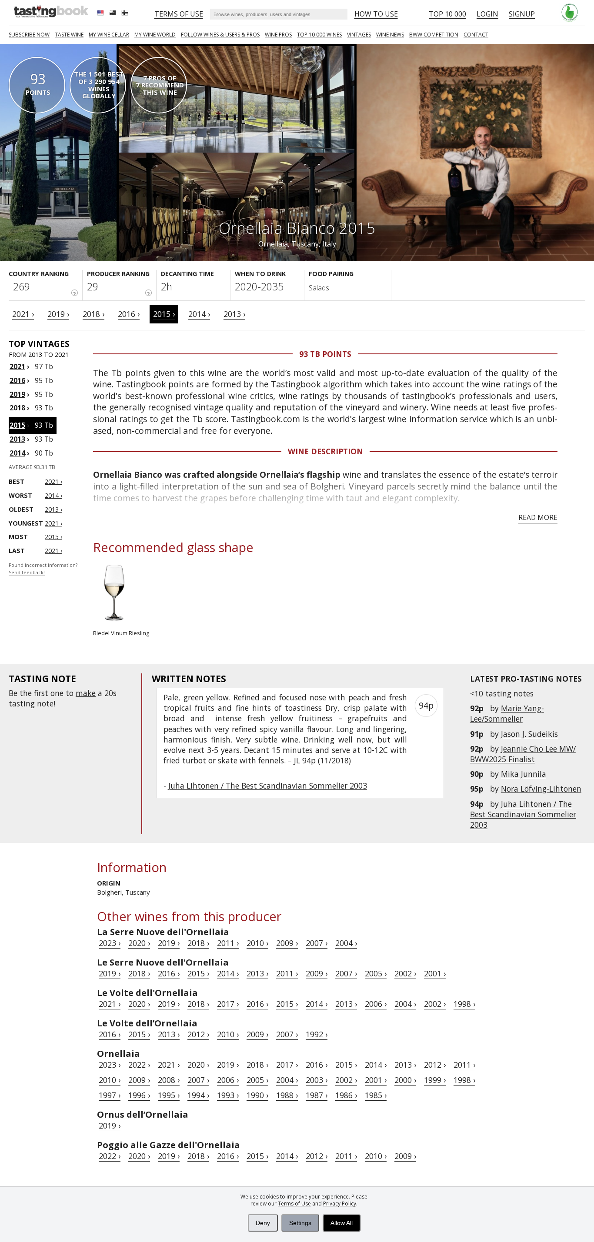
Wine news (390, 34)
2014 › (199, 314)
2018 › (93, 314)
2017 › (228, 1004)
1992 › (316, 1034)
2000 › (405, 1080)
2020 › (139, 943)
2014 (17, 453)
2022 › (139, 1064)
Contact (476, 34)
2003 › (316, 1080)
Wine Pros (278, 34)
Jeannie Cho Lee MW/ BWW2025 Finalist (523, 753)
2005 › (376, 973)
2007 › (316, 943)
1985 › (376, 1095)
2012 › (198, 1034)
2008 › (169, 1080)
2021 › (23, 314)
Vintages (359, 34)
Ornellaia (273, 244)
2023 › (109, 943)
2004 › (346, 943)
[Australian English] (113, 14)
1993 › (228, 1095)
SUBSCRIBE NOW (29, 34)
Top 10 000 (447, 14)
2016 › (129, 314)
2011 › (228, 943)
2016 (17, 380)
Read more (537, 517)
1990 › (257, 1095)
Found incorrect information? (43, 569)
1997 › (109, 1095)
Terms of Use (294, 1203)
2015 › (164, 314)
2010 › (257, 943)
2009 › (287, 943)
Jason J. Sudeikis (529, 734)
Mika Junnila (523, 774)
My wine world (155, 34)
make (86, 693)
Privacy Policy (339, 1203)
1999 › (435, 1080)
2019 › (58, 314)
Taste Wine (69, 34)
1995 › (169, 1095)
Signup (522, 14)
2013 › (234, 314)
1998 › (464, 1004)
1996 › (139, 1095)
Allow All (341, 1222)
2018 (17, 408)
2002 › (405, 973)
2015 (17, 425)
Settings (300, 1222)
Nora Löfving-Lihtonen (541, 788)
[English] (101, 14)
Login (487, 14)
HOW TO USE (376, 14)
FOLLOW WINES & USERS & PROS (220, 34)
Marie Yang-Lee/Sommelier (507, 713)
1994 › (198, 1095)
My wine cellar (109, 34)
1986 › (346, 1095)
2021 (17, 366)
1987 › (316, 1095)
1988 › (287, 1095)
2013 (17, 439)
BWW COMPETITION (433, 34)
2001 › (435, 973)
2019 (17, 394)
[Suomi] (126, 14)
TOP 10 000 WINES (319, 34)
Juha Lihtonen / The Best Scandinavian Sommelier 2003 (523, 814)
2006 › (376, 1004)
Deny (263, 1222)
